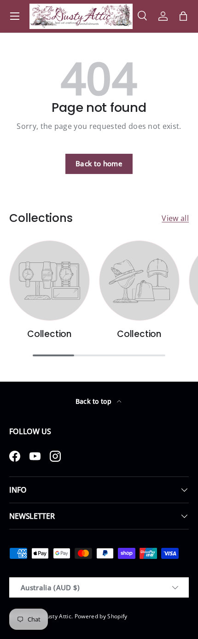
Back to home (99, 163)
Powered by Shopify (101, 616)
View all (175, 218)
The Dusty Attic (50, 616)
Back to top (95, 401)
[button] (183, 16)
